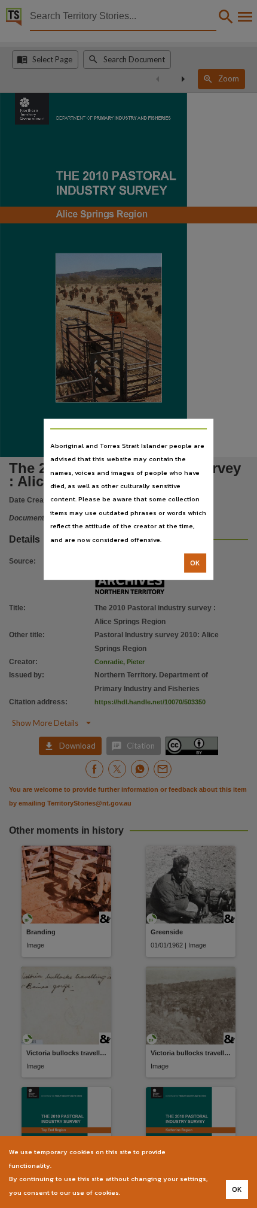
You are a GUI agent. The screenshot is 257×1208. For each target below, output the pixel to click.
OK (195, 563)
